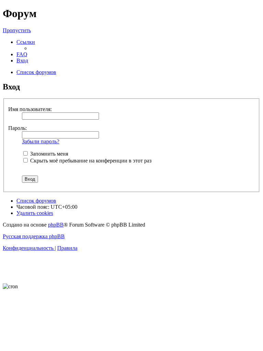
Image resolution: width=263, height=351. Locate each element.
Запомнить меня (48, 154)
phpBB (56, 225)
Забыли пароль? (40, 141)
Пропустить (17, 30)
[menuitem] (21, 54)
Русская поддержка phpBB (34, 236)
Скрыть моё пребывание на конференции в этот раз (90, 161)
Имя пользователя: (30, 109)
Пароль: (17, 128)
